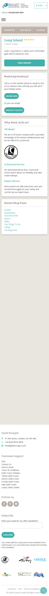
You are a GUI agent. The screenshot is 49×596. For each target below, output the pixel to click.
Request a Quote (14, 110)
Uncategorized (10, 230)
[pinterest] (10, 504)
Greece (7, 218)
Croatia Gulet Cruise (10, 481)
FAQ (3, 461)
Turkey (7, 227)
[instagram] (16, 504)
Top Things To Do (12, 224)
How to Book (7, 467)
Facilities (41, 30)
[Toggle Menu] (3, 19)
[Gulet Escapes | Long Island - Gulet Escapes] (16, 5)
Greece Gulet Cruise (10, 478)
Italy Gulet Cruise (8, 484)
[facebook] (4, 504)
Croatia (7, 210)
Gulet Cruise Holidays (10, 473)
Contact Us (6, 464)
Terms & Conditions (10, 470)
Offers (7, 221)
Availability (9, 30)
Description (25, 30)
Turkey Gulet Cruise (10, 476)
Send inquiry (24, 63)
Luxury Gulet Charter (10, 487)
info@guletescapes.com (15, 445)
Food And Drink (11, 215)
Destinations (9, 212)
